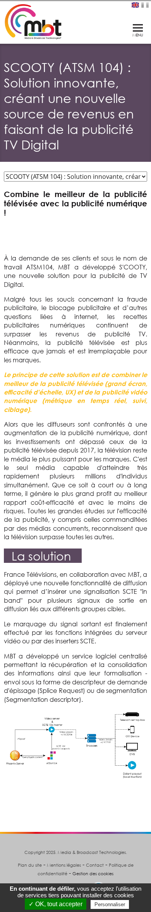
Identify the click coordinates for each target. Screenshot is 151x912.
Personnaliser (109, 904)
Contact (95, 865)
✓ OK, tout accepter (55, 904)
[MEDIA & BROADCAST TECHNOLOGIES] (33, 21)
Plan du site (30, 865)
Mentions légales (64, 865)
